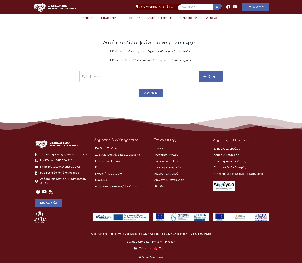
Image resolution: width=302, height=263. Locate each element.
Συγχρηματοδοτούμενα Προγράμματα (238, 174)
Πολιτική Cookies (149, 234)
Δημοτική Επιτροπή (226, 155)
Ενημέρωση (211, 17)
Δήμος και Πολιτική (159, 17)
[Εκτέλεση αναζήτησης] (217, 7)
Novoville (101, 180)
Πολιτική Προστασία (108, 173)
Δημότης (88, 17)
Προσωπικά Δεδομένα (123, 234)
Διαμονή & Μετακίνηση (169, 180)
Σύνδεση (170, 242)
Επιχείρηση (109, 17)
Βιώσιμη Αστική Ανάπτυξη (230, 161)
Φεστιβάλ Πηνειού (166, 155)
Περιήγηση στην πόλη (168, 167)
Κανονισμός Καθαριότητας (112, 161)
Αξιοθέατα (161, 186)
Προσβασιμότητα (200, 234)
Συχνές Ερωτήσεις (138, 242)
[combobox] (139, 76)
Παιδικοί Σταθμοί (106, 148)
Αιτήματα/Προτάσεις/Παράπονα (116, 186)
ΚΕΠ (98, 167)
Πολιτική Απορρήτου (174, 234)
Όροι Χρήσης (99, 234)
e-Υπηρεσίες (188, 17)
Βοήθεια (157, 242)
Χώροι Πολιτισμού (166, 173)
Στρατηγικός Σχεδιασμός (230, 167)
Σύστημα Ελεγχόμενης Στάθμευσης (117, 155)
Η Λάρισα (160, 148)
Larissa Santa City (166, 161)
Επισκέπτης (132, 17)
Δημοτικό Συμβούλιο (227, 148)
